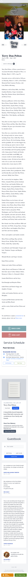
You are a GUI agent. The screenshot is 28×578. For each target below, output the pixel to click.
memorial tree (20, 316)
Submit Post (14, 456)
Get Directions (8, 363)
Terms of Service (18, 571)
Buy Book (15, 408)
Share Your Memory (10, 431)
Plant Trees (19, 363)
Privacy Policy (10, 571)
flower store (19, 318)
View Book (7, 408)
